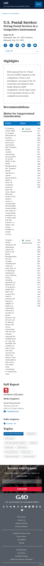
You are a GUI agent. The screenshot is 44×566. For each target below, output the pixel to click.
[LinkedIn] (18, 45)
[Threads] (30, 45)
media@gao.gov (13, 411)
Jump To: (9, 51)
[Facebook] (6, 45)
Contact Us (11, 423)
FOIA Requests (21, 550)
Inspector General (21, 523)
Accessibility (21, 539)
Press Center (21, 517)
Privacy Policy (21, 536)
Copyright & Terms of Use (21, 533)
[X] (12, 45)
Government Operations (13, 434)
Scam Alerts (21, 553)
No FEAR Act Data (21, 556)
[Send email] (36, 45)
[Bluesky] (24, 45)
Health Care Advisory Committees (21, 559)
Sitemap (21, 543)
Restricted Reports (21, 526)
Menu (38, 4)
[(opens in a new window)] (3, 506)
